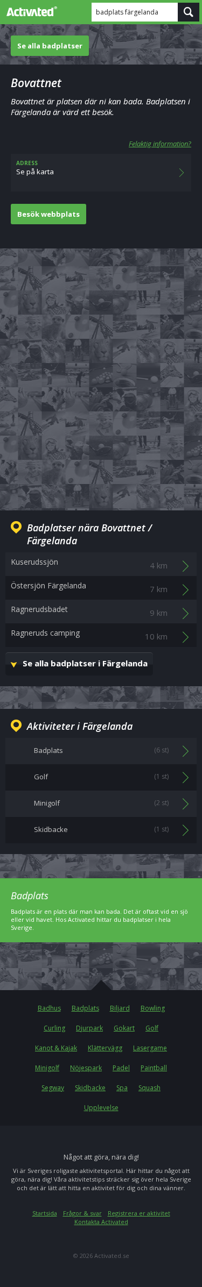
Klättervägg (105, 1048)
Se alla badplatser (49, 46)
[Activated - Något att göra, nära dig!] (29, 11)
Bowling (153, 1008)
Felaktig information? (160, 143)
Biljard (120, 1008)
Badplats (85, 1008)
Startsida (44, 1213)
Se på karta (35, 167)
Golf (151, 1028)
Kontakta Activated (101, 1222)
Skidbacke (90, 1087)
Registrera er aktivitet (139, 1213)
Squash (149, 1087)
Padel (121, 1067)
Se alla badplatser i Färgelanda (85, 663)
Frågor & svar (82, 1213)
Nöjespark (86, 1067)
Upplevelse (101, 1107)
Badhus (49, 1008)
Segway (52, 1087)
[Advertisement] (101, 371)
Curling (54, 1028)
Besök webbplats (48, 214)
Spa (122, 1087)
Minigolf (47, 1067)
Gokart (124, 1028)
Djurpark (89, 1028)
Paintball (154, 1067)
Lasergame (150, 1048)
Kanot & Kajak (56, 1048)
